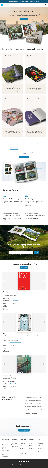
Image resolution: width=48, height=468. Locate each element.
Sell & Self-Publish (5, 450)
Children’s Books (23, 446)
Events (30, 443)
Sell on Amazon (5, 454)
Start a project (24, 267)
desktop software (22, 152)
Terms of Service (23, 254)
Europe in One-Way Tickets (15, 342)
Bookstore (31, 445)
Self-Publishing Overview (5, 445)
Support (41, 464)
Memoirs (21, 445)
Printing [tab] (20, 148)
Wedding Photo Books (14, 444)
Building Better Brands (13, 300)
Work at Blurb (24, 464)
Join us (36, 252)
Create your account (24, 430)
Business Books (23, 450)
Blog (30, 442)
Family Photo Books (14, 446)
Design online (8, 152)
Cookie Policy (37, 464)
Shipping (39, 446)
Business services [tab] (33, 148)
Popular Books (23, 439)
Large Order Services (4, 448)
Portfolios (22, 448)
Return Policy (40, 448)
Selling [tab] (26, 148)
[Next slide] (44, 281)
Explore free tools (24, 157)
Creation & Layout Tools (5, 442)
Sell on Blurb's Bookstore (5, 452)
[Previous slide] (4, 281)
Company (19, 464)
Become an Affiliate (41, 450)
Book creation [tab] (14, 148)
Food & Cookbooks (23, 442)
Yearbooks (22, 451)
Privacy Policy (30, 254)
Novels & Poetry (23, 453)
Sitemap (24, 466)
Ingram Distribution (5, 456)
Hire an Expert (40, 443)
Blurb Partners (31, 448)
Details (37, 1)
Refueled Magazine (12, 383)
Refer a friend (40, 451)
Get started (24, 19)
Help (39, 439)
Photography (22, 443)
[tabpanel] (24, 167)
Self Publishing (5, 439)
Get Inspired (31, 439)
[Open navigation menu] (46, 5)
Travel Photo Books (14, 448)
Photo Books (14, 439)
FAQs (39, 445)
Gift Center (31, 446)
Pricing (39, 442)
